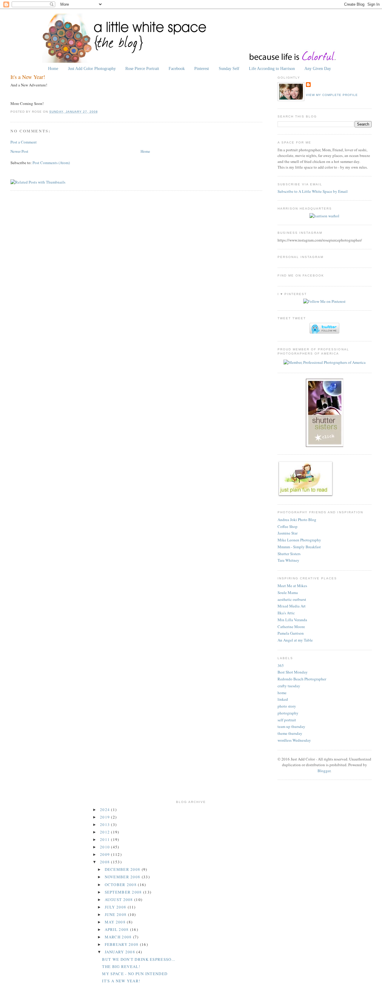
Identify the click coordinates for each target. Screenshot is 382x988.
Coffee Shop (288, 526)
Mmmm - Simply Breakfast (299, 546)
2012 (105, 832)
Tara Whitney (288, 560)
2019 (105, 817)
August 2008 (120, 899)
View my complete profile (332, 95)
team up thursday (291, 726)
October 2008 (121, 884)
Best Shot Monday (293, 672)
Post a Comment (23, 142)
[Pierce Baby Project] (324, 216)
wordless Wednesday (294, 740)
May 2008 (116, 922)
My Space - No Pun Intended (134, 973)
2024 (105, 809)
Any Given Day (317, 68)
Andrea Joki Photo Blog (297, 519)
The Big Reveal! (121, 966)
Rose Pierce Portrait (142, 68)
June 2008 (116, 914)
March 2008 (119, 937)
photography (288, 713)
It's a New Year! (27, 76)
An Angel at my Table (295, 640)
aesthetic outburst (292, 599)
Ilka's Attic (286, 613)
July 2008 (116, 907)
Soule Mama (288, 592)
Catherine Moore (291, 626)
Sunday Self (229, 68)
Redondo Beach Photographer (302, 679)
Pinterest (201, 68)
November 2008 (123, 876)
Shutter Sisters (289, 553)
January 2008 (121, 952)
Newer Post (19, 151)
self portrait (287, 720)
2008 (105, 862)
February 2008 (122, 944)
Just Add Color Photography (92, 68)
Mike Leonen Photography (299, 540)
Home (53, 68)
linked (283, 699)
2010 (105, 847)
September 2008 (124, 892)
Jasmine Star (288, 533)
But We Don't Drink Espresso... (138, 959)
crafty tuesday (289, 685)
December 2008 (123, 869)
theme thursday (290, 733)
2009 (105, 854)
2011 (105, 839)
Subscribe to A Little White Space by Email (313, 191)
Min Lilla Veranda (292, 619)
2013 (105, 824)
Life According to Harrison (272, 68)
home (282, 692)
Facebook (177, 68)
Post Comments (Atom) (51, 162)
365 (281, 665)
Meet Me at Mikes (292, 585)
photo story (287, 706)
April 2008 (117, 929)
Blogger (324, 770)
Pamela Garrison (291, 633)
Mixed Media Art (292, 606)
